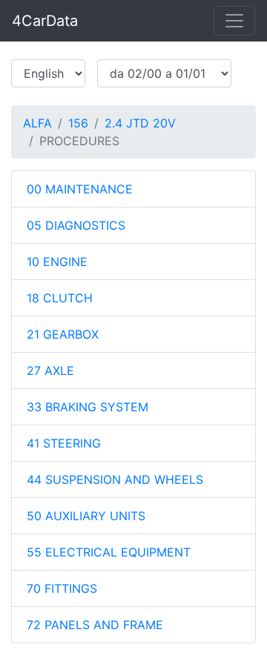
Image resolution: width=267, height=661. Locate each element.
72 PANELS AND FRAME (95, 624)
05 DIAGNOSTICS (76, 225)
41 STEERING (64, 443)
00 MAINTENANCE (80, 189)
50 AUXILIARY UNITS (86, 515)
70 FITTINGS (62, 588)
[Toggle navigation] (234, 21)
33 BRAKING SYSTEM (87, 406)
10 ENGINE (57, 261)
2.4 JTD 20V (140, 123)
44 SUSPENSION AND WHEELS (115, 479)
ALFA (37, 123)
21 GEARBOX (63, 334)
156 (78, 123)
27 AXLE (50, 370)
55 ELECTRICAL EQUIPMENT (109, 552)
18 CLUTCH (60, 297)
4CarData (45, 21)
